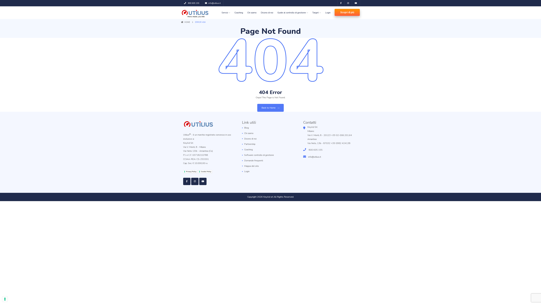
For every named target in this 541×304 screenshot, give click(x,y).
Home (187, 22)
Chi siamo (252, 12)
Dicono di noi (267, 12)
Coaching (238, 12)
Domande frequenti (253, 160)
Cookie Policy (206, 172)
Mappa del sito (251, 166)
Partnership (249, 144)
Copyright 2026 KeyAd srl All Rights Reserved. (270, 196)
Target (315, 12)
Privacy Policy (191, 172)
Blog (246, 127)
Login (328, 12)
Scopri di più (347, 12)
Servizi (225, 12)
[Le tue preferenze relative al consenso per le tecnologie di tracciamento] (5, 299)
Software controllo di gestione (259, 155)
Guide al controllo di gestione (291, 12)
